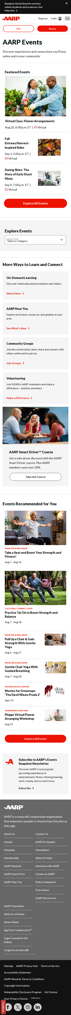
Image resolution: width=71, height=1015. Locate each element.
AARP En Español (45, 841)
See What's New (16, 328)
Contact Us (42, 833)
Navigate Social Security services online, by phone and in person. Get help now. (24, 7)
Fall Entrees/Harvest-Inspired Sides (17, 143)
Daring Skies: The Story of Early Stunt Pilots (18, 174)
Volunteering (15, 378)
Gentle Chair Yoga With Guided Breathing (21, 669)
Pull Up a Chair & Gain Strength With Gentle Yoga (20, 643)
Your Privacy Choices (16, 998)
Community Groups (19, 343)
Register (43, 18)
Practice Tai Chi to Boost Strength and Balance (31, 614)
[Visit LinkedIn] (38, 1007)
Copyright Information (17, 985)
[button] (67, 18)
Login (54, 18)
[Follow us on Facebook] (8, 1007)
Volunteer (9, 849)
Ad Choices (51, 992)
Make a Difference (17, 397)
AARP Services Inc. (46, 898)
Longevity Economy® (16, 950)
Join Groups (13, 363)
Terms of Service (50, 965)
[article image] (35, 115)
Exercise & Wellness (16, 548)
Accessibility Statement (17, 972)
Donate (8, 841)
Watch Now (13, 293)
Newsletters (43, 849)
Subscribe (25, 788)
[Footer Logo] (35, 807)
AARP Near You (17, 308)
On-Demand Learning (21, 278)
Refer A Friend (44, 857)
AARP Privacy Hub (27, 965)
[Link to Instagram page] (28, 1007)
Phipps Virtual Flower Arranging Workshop (20, 716)
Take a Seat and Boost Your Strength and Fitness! (33, 554)
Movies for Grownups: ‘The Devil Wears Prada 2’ (22, 693)
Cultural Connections (18, 608)
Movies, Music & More (17, 686)
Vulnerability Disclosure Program (23, 992)
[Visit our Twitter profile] (18, 1007)
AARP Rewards (12, 865)
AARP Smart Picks (14, 873)
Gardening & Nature (16, 710)
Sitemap (8, 965)
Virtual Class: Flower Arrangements (30, 121)
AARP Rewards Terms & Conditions (24, 978)
